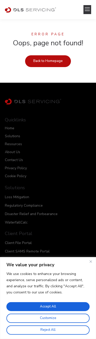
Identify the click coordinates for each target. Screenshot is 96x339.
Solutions (12, 136)
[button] (87, 9)
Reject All (48, 329)
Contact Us (14, 159)
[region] (48, 298)
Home (9, 128)
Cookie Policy (15, 176)
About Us (12, 152)
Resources (13, 144)
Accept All (48, 306)
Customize (48, 318)
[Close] (91, 261)
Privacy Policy (16, 168)
